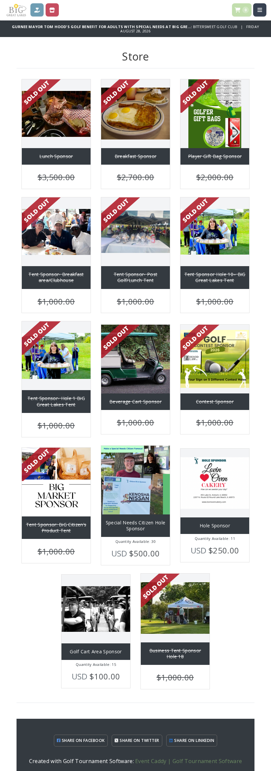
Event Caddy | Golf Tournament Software (188, 761)
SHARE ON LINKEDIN (193, 740)
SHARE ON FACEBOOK (82, 740)
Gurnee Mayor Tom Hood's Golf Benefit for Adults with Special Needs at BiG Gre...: (102, 26)
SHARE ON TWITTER (139, 740)
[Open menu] (259, 10)
